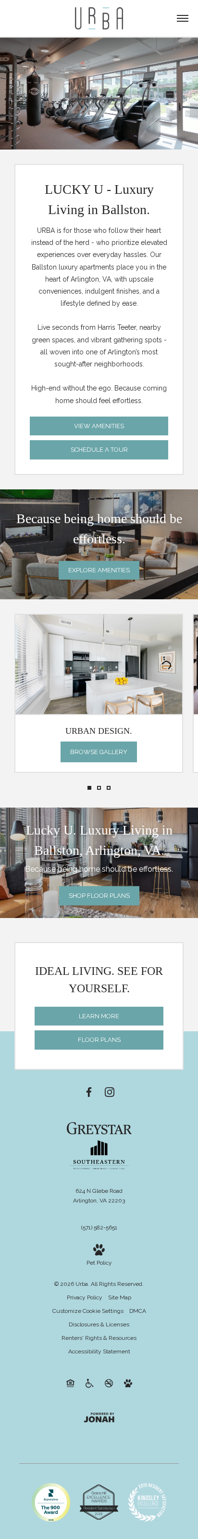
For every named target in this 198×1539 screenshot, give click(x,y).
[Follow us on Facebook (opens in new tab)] (89, 1092)
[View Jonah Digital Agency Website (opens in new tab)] (99, 1417)
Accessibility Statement (99, 1351)
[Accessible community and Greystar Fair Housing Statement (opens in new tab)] (90, 1382)
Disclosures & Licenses (99, 1324)
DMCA (137, 1311)
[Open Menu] (182, 18)
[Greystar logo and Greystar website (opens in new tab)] (99, 1127)
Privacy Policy (84, 1297)
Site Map (119, 1297)
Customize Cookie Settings (88, 1311)
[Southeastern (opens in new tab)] (99, 1167)
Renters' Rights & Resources (99, 1338)
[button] (89, 788)
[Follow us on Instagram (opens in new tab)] (109, 1092)
